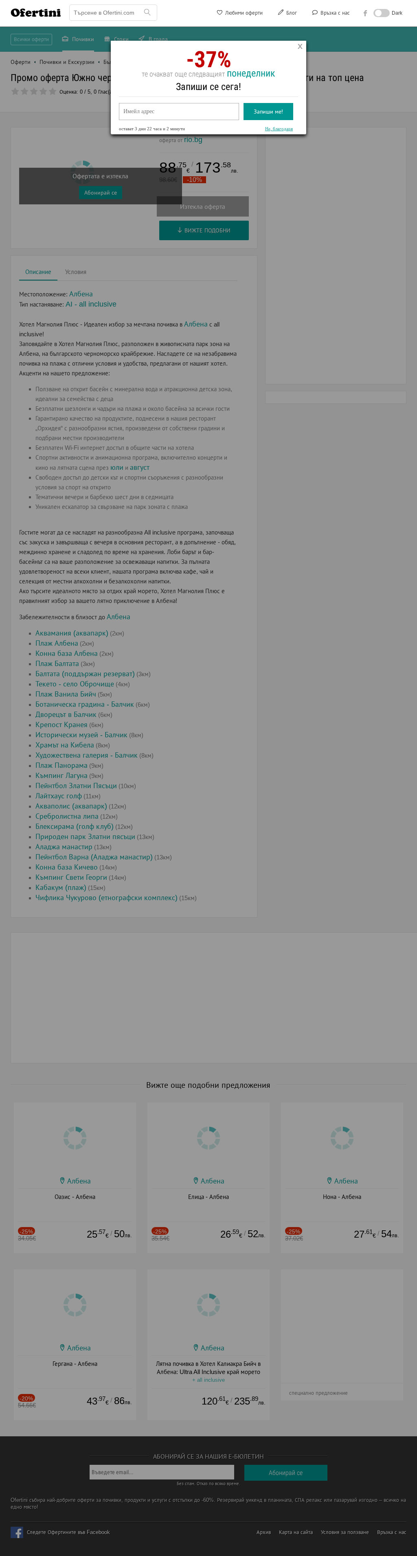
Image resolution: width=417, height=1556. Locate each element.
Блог (291, 13)
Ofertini (36, 12)
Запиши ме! (268, 111)
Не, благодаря (279, 128)
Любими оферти (243, 13)
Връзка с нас (334, 13)
